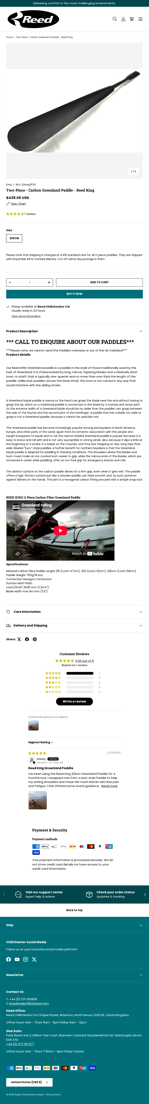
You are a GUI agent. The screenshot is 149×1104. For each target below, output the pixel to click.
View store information (26, 316)
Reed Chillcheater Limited (29, 1094)
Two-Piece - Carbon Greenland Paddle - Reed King (44, 37)
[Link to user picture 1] (37, 800)
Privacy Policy (53, 1094)
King (9, 184)
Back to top (74, 910)
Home (9, 37)
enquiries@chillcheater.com (29, 1003)
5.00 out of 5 (84, 661)
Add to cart (99, 282)
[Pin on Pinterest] (35, 639)
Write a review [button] (74, 701)
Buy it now (74, 294)
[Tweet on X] (19, 639)
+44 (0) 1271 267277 (20, 1044)
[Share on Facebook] (27, 639)
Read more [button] (109, 786)
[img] (37, 753)
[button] (132, 19)
